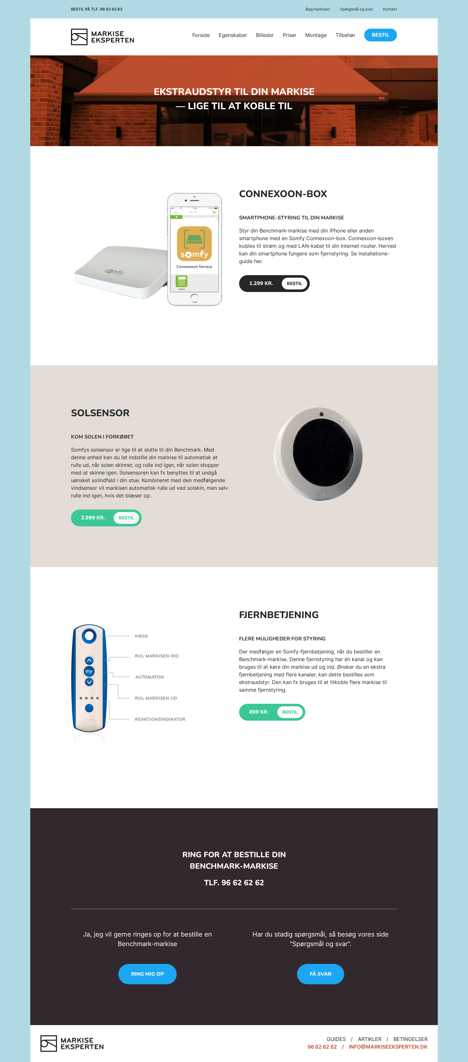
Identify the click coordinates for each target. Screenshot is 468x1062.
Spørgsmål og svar (356, 9)
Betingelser (411, 1039)
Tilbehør (345, 35)
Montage (316, 35)
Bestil (380, 35)
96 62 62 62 (111, 9)
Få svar (320, 974)
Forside (201, 35)
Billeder (265, 35)
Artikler (369, 1039)
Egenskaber (233, 35)
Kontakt (390, 9)
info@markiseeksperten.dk (388, 1047)
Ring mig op (147, 974)
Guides (336, 1039)
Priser (289, 35)
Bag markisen (318, 9)
